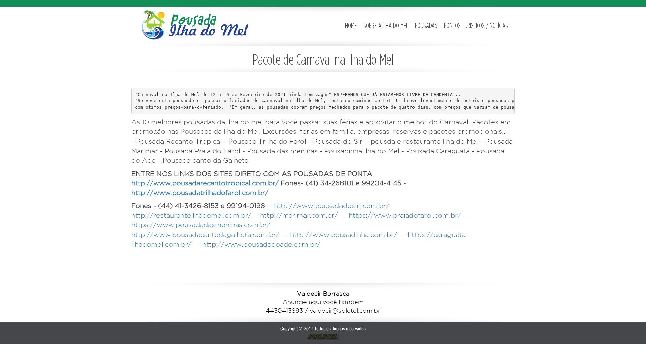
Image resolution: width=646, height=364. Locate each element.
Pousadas (426, 25)
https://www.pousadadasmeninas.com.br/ (201, 225)
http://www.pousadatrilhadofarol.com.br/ (199, 192)
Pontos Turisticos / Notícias (476, 25)
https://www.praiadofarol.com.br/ (405, 215)
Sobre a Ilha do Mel (385, 25)
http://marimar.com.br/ (299, 215)
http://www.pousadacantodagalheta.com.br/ (205, 234)
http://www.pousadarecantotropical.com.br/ (205, 183)
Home (351, 25)
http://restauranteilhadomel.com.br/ (191, 215)
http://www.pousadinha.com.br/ (343, 234)
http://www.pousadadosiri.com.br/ (331, 205)
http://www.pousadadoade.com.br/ (261, 244)
